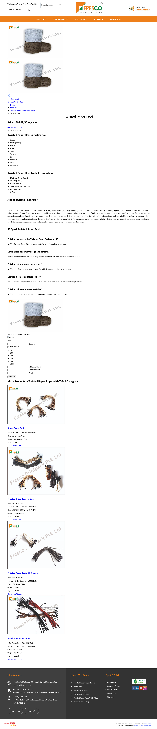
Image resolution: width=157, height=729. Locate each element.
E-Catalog (98, 19)
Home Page (41, 19)
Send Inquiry (15, 99)
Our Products (81, 19)
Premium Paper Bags (82, 702)
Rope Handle (78, 687)
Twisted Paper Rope (81, 694)
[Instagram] (145, 689)
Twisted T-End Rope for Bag (20, 499)
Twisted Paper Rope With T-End (22, 110)
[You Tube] (141, 689)
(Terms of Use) (147, 723)
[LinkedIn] (137, 689)
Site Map (110, 697)
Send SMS (31, 711)
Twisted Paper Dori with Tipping (22, 573)
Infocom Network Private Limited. (142, 725)
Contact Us (115, 19)
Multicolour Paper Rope (18, 638)
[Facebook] (134, 689)
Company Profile (60, 19)
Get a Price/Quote (14, 127)
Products (13, 108)
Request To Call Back (15, 102)
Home (12, 105)
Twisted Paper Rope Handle (84, 683)
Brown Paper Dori (15, 428)
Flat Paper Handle (80, 690)
